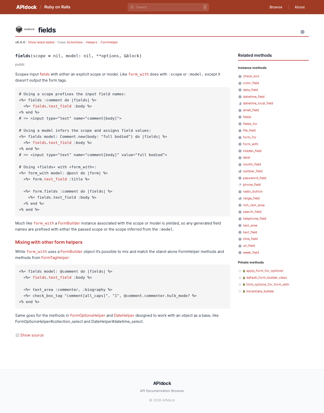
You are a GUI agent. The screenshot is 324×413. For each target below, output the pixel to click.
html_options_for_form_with (267, 284)
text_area (250, 225)
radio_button (252, 191)
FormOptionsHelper (87, 315)
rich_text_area (254, 205)
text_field (60, 106)
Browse (276, 7)
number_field (252, 171)
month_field (252, 164)
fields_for (250, 124)
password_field (254, 178)
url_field (249, 246)
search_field (252, 212)
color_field (251, 83)
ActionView (75, 42)
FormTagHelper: (55, 257)
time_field (250, 239)
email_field (251, 110)
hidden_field (252, 151)
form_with (138, 74)
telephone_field (254, 218)
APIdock (26, 7)
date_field (250, 90)
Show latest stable (41, 42)
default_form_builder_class (266, 277)
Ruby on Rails (57, 6)
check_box (251, 76)
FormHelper (109, 42)
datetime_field (254, 97)
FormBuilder (69, 223)
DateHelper (124, 315)
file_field (249, 130)
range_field (251, 198)
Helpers (91, 42)
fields (45, 74)
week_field (251, 252)
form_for (249, 137)
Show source (32, 335)
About (300, 7)
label (246, 157)
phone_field (252, 184)
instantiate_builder (260, 291)
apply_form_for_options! (265, 271)
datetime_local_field (258, 103)
